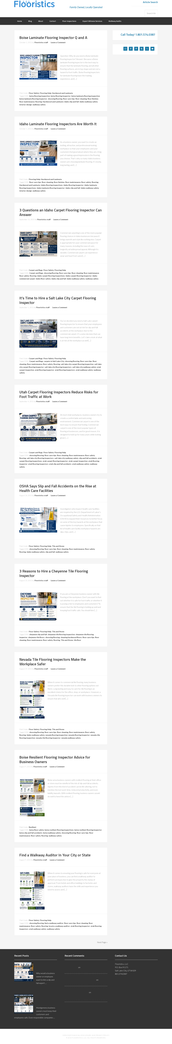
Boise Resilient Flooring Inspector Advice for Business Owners (54, 759)
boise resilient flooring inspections (59, 830)
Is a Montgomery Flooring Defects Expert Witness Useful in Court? (44, 999)
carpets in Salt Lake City (54, 361)
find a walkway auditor (54, 923)
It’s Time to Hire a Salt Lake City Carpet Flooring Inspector (57, 300)
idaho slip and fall (71, 102)
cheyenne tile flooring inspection (61, 634)
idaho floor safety (43, 279)
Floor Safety (34, 93)
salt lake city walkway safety (84, 367)
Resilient (32, 827)
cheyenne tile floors (36, 637)
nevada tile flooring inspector (48, 738)
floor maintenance (27, 102)
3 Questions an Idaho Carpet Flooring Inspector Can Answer (60, 212)
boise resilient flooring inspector (88, 830)
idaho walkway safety (89, 102)
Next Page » (102, 942)
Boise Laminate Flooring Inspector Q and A (53, 37)
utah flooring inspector (44, 370)
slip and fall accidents (88, 458)
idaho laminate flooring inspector (51, 188)
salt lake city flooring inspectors (58, 367)
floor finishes (93, 99)
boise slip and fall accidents (30, 833)
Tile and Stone (58, 546)
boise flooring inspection (39, 96)
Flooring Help (45, 93)
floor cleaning (81, 99)
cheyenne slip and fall (38, 634)
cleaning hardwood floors (71, 637)
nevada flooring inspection (56, 735)
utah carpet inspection (78, 461)
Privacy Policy (102, 1035)
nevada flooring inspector (79, 735)
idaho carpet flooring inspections (51, 276)
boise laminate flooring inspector (33, 99)
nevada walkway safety (71, 738)
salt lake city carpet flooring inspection (77, 364)
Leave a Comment (58, 42)
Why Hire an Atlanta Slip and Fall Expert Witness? (45, 966)
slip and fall (50, 552)
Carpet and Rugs (36, 270)
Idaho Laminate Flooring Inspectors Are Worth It (58, 124)
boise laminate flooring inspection (85, 96)
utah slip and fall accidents (60, 464)
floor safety (86, 182)
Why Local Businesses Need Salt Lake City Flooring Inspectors (82, 995)
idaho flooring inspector (73, 185)
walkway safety (39, 104)
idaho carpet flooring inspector (79, 276)
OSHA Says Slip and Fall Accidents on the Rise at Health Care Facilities (57, 488)
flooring (38, 102)
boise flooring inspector (61, 96)
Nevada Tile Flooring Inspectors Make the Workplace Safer (52, 661)
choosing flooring (55, 99)
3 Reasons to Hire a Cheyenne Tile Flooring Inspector (53, 573)
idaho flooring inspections (52, 185)
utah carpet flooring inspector (55, 461)
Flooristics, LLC (34, 6)
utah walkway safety (84, 370)
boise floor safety (36, 830)
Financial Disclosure (81, 1035)
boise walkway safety (52, 833)
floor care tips (69, 99)
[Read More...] (20, 989)
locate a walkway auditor (59, 926)
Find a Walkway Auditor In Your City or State (55, 855)
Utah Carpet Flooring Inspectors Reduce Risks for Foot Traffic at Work (58, 394)
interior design (25, 104)
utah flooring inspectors (65, 370)
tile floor (77, 640)
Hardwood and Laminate (62, 93)
